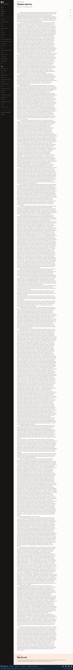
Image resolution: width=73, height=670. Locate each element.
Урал (2, 63)
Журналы (2, 13)
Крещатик (3, 45)
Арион (2, 73)
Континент (3, 81)
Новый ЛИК (3, 90)
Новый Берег (4, 56)
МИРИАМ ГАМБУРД (20, 2)
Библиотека (3, 11)
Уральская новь (4, 107)
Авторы (2, 9)
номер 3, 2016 (30, 6)
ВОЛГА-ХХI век (4, 75)
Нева (2, 48)
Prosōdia (2, 19)
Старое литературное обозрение (5, 102)
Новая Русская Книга (5, 88)
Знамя (2, 37)
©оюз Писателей (4, 68)
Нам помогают (23, 666)
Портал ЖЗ (3, 114)
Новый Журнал (4, 59)
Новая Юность (4, 54)
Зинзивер (3, 34)
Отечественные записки (6, 94)
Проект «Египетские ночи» (6, 112)
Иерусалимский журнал (6, 39)
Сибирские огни (4, 97)
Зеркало (2, 32)
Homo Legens (3, 70)
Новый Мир (3, 61)
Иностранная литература (6, 41)
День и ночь (3, 77)
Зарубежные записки (5, 79)
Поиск (2, 15)
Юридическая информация (68, 668)
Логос (2, 86)
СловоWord (3, 99)
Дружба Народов (4, 28)
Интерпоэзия (4, 43)
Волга (2, 24)
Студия (2, 104)
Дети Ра (2, 26)
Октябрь (3, 92)
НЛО (2, 52)
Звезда (2, 30)
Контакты (17, 666)
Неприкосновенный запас (6, 50)
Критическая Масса (5, 83)
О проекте (11, 666)
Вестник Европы (4, 21)
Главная (2, 7)
